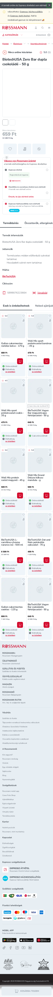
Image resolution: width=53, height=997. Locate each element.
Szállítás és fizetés (9, 718)
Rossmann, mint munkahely (13, 832)
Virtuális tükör (8, 812)
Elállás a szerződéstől (11, 735)
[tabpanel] (26, 263)
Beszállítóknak (8, 851)
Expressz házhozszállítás (31, 11)
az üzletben (10, 372)
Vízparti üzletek (8, 807)
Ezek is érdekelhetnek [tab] (16, 305)
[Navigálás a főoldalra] (14, 27)
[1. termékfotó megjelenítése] (5, 122)
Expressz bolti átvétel (20, 15)
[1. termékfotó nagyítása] (26, 93)
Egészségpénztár (9, 803)
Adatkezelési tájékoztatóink (13, 731)
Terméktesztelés (8, 816)
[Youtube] (23, 948)
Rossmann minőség (10, 759)
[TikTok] (4, 948)
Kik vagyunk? (7, 755)
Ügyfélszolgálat (8, 847)
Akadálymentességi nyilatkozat (14, 743)
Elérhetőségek (8, 843)
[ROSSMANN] (14, 646)
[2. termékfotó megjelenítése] (12, 122)
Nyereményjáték (8, 779)
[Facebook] (10, 948)
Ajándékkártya (8, 799)
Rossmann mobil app (10, 791)
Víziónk (5, 763)
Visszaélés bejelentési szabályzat (15, 739)
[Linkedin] (30, 947)
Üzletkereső (7, 856)
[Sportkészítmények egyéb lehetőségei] (49, 43)
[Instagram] (17, 948)
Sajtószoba (6, 771)
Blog (4, 775)
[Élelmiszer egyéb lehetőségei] (24, 43)
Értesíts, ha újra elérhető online (21, 197)
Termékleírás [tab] (11, 223)
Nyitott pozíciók (8, 827)
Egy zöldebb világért (10, 767)
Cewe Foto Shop (8, 795)
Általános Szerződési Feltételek (14, 726)
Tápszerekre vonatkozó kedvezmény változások (20, 722)
